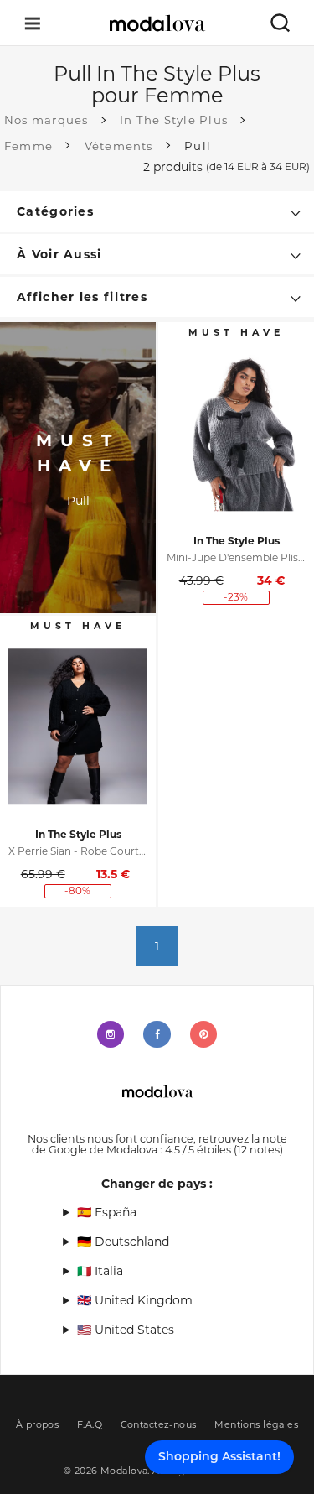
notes (258, 1149)
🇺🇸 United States (125, 1329)
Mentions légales (256, 1424)
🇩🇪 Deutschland (123, 1241)
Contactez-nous (159, 1424)
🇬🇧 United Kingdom (135, 1300)
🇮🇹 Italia (100, 1270)
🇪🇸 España (106, 1212)
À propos (37, 1424)
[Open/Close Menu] (32, 23)
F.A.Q (89, 1424)
